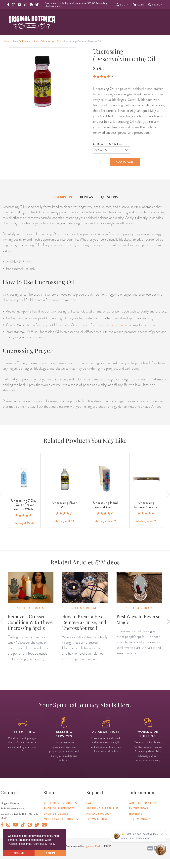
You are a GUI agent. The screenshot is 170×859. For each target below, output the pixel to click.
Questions (109, 197)
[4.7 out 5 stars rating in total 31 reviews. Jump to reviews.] (105, 513)
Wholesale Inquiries (60, 819)
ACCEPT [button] (50, 853)
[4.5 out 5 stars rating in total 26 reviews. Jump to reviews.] (24, 515)
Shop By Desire (55, 814)
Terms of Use (97, 819)
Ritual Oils (39, 41)
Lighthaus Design (93, 846)
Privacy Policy (98, 814)
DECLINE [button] (19, 853)
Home (6, 41)
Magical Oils (54, 41)
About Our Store (143, 803)
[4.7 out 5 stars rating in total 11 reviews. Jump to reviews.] (65, 513)
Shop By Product (21, 41)
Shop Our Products (60, 803)
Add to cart (125, 162)
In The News (138, 808)
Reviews (86, 197)
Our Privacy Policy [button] (44, 843)
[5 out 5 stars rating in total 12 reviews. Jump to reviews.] (146, 513)
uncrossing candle (114, 324)
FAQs (90, 803)
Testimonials (140, 819)
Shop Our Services (59, 808)
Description (62, 197)
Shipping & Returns (102, 808)
